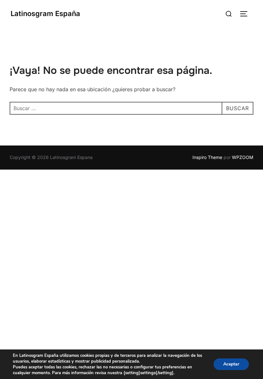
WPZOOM (242, 157)
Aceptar (231, 364)
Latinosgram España (45, 13)
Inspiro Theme (207, 157)
